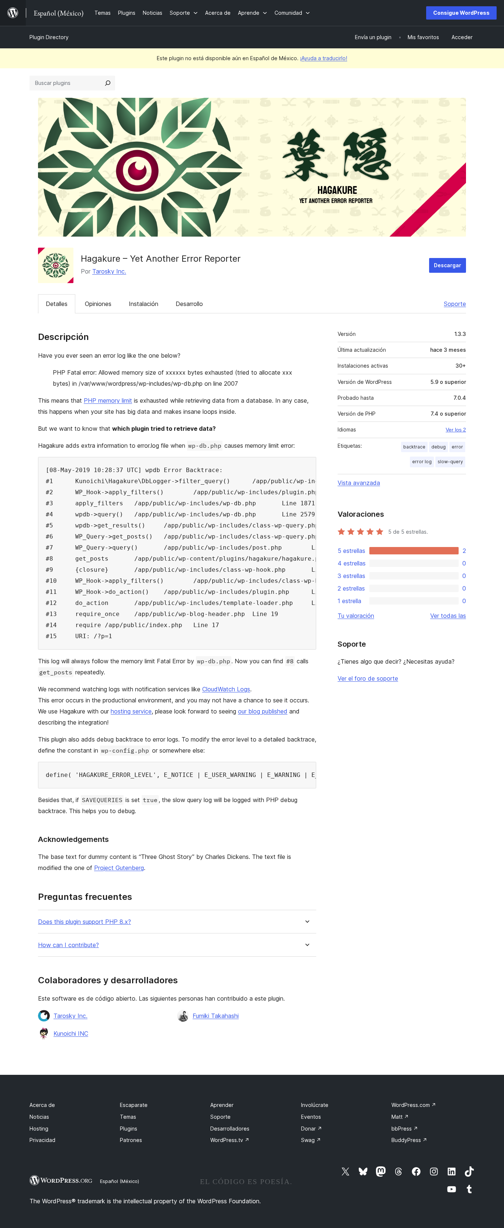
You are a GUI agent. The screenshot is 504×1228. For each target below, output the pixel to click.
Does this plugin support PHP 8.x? (84, 921)
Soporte (455, 303)
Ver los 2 (456, 430)
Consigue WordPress (461, 13)
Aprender (222, 1105)
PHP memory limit (108, 400)
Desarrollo (189, 303)
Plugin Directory (49, 37)
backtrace (414, 447)
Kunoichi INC (70, 1033)
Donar (311, 1128)
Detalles (57, 303)
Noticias (39, 1117)
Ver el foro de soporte (368, 678)
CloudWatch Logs (226, 689)
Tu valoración (356, 615)
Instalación (143, 303)
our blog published (262, 711)
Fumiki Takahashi (216, 1015)
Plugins (128, 1128)
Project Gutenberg (119, 867)
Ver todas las (448, 615)
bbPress (404, 1128)
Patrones (131, 1140)
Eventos (311, 1117)
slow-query (450, 461)
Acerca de (42, 1105)
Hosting (39, 1128)
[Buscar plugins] (107, 83)
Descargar (447, 265)
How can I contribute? (68, 945)
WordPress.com (413, 1105)
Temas (128, 1117)
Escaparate (134, 1105)
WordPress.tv (229, 1140)
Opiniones (98, 303)
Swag (311, 1140)
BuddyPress (409, 1140)
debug (438, 447)
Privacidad (42, 1140)
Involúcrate (314, 1105)
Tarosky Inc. (109, 271)
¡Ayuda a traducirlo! (323, 58)
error (457, 447)
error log (422, 461)
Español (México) (119, 1181)
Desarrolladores (229, 1128)
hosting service (131, 711)
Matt (400, 1117)
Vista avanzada (359, 482)
